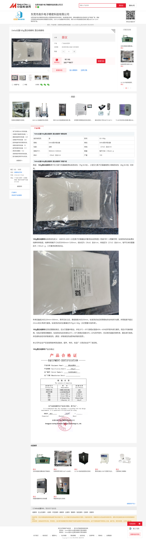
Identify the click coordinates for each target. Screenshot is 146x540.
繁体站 (100, 535)
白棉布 (67, 512)
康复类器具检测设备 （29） (21, 137)
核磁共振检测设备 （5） (20, 145)
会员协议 (82, 535)
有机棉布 (80, 512)
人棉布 (49, 512)
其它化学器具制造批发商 (81, 528)
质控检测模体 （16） (19, 151)
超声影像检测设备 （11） (20, 148)
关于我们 (35, 535)
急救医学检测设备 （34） (20, 140)
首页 (48, 25)
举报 (25, 85)
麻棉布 (62, 512)
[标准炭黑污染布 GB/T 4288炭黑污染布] (127, 56)
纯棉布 (34, 512)
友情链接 (109, 535)
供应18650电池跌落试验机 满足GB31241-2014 (66, 120)
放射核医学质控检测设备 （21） (22, 154)
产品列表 (53, 25)
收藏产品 (16, 85)
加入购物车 (73, 70)
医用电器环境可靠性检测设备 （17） (23, 142)
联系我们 (45, 535)
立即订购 (84, 70)
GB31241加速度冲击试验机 (40, 120)
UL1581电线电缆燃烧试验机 (129, 82)
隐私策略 (73, 535)
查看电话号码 (18, 172)
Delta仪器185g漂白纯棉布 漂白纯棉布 (76, 530)
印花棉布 (55, 512)
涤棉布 (91, 512)
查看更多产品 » (131, 504)
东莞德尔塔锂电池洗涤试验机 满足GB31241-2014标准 (89, 120)
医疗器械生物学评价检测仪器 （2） (23, 156)
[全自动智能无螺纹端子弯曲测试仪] (127, 38)
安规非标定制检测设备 (64, 25)
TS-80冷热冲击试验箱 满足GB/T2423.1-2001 (129, 120)
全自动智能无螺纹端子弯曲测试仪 (130, 46)
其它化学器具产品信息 (64, 528)
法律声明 (91, 535)
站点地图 (63, 535)
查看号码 (101, 61)
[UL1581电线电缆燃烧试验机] (127, 74)
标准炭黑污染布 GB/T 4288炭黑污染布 (132, 64)
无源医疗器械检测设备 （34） (21, 134)
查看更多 (19, 160)
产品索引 (14, 192)
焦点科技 (75, 538)
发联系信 (59, 70)
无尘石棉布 (42, 512)
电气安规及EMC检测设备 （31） (22, 131)
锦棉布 (73, 512)
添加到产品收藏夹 (17, 195)
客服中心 (54, 535)
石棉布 (86, 512)
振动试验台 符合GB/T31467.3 (103, 120)
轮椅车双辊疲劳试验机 (18, 120)
